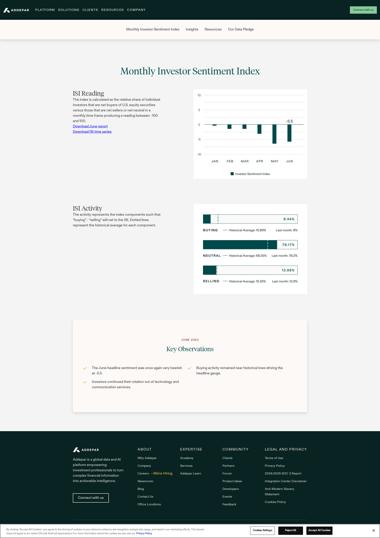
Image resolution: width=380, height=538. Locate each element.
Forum (227, 473)
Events (227, 496)
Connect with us (363, 10)
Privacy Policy (275, 466)
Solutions (68, 10)
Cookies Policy (275, 502)
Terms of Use (274, 458)
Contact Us (145, 496)
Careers (144, 473)
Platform (45, 10)
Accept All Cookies (319, 530)
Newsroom (145, 481)
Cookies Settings (262, 530)
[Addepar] (16, 10)
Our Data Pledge (241, 29)
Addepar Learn (190, 473)
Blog (141, 489)
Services (186, 466)
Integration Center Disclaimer (286, 481)
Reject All (290, 530)
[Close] (373, 530)
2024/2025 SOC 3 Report (283, 473)
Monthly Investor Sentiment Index (153, 29)
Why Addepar (147, 458)
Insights (192, 29)
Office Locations (149, 504)
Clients (90, 10)
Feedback (229, 504)
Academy (186, 458)
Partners (228, 466)
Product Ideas (232, 481)
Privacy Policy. (144, 533)
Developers (230, 489)
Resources (112, 10)
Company (136, 10)
